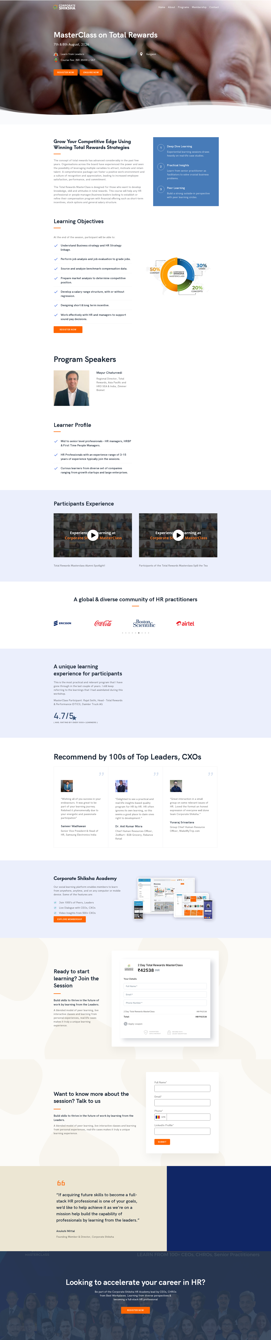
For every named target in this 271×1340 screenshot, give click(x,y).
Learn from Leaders (72, 54)
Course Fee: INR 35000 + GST (78, 60)
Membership (199, 7)
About (171, 7)
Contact (214, 7)
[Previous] (48, 623)
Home (161, 7)
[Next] (222, 623)
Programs (183, 7)
